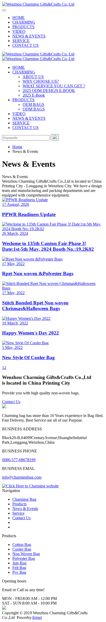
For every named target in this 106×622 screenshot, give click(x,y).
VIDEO (18, 31)
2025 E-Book (34, 95)
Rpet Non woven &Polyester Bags (37, 273)
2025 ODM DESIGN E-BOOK (49, 90)
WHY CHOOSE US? (41, 81)
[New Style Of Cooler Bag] (53, 343)
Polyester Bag (23, 558)
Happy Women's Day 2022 (30, 333)
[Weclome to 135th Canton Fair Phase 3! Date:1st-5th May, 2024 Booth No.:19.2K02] (53, 226)
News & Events (25, 508)
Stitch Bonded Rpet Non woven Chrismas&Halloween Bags (35, 305)
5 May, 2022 (12, 347)
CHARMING (23, 22)
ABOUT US (33, 77)
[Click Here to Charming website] (30, 486)
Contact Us (11, 402)
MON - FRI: (12, 598)
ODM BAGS (34, 109)
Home (17, 147)
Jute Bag (19, 563)
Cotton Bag (21, 544)
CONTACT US (25, 45)
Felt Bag (19, 567)
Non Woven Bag (26, 554)
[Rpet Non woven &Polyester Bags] (53, 259)
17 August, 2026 (15, 204)
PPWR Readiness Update (29, 214)
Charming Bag (24, 499)
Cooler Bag (21, 549)
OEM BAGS (33, 104)
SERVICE (21, 41)
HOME (18, 17)
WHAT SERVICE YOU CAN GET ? (54, 86)
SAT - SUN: (12, 603)
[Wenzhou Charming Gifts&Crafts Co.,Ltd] (38, 4)
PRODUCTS (23, 27)
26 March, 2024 (15, 233)
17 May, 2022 (13, 264)
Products (19, 504)
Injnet (37, 617)
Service (18, 513)
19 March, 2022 (15, 323)
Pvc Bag (19, 572)
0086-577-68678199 (19, 460)
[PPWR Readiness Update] (53, 200)
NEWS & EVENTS (29, 36)
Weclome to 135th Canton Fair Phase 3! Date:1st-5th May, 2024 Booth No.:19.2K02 (48, 246)
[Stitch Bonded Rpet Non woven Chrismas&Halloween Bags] (53, 286)
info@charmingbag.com (21, 477)
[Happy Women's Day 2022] (53, 318)
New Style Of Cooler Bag (28, 357)
